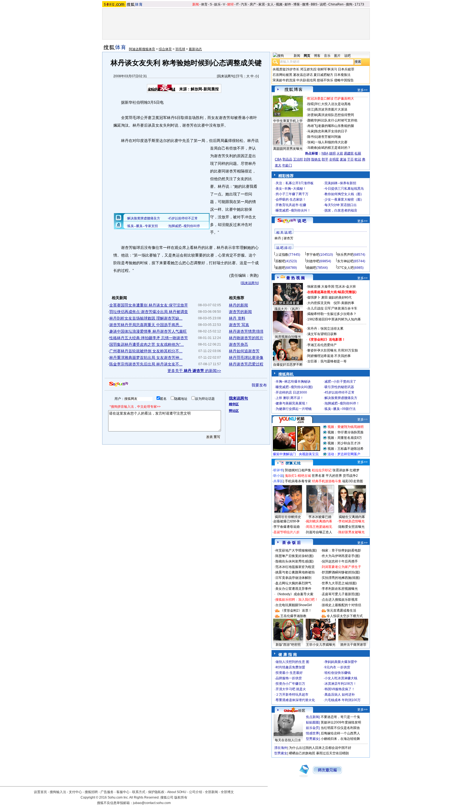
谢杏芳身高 (238, 344)
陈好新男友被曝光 (351, 532)
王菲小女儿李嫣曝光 (320, 645)
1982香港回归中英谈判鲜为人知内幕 (334, 319)
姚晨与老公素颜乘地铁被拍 (295, 572)
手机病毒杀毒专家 (298, 481)
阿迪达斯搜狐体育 (142, 49)
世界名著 (318, 476)
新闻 (195, 4)
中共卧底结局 (306, 80)
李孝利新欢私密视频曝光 (340, 589)
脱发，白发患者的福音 (340, 210)
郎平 (325, 159)
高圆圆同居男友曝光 (288, 149)
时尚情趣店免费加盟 (290, 667)
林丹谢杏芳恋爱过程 (246, 364)
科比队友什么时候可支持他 (337, 120)
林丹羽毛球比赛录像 (246, 357)
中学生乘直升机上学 (288, 121)
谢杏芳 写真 (239, 325)
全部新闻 (211, 792)
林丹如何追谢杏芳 (244, 351)
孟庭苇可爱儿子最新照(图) (341, 594)
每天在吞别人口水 (288, 740)
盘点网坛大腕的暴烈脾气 (293, 583)
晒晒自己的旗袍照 (302, 753)
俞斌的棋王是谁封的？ (334, 148)
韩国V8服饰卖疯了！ (339, 689)
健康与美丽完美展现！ (292, 403)
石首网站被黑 (282, 75)
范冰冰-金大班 (345, 286)
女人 (270, 4)
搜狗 (349, 4)
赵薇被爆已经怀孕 (286, 521)
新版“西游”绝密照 (288, 645)
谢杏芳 (288, 238)
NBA (324, 153)
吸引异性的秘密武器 (339, 387)
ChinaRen (336, 4)
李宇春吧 (312, 255)
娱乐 (217, 4)
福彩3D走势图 (352, 481)
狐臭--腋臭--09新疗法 (340, 409)
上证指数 (281, 255)
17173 (359, 4)
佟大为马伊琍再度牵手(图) (341, 556)
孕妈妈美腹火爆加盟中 (340, 662)
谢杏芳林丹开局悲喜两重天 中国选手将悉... (145, 325)
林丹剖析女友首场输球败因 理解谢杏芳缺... (145, 318)
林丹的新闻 (238, 305)
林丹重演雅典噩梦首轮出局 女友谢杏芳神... (145, 357)
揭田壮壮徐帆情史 (288, 517)
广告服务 (107, 792)
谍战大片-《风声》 (288, 309)
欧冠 (358, 159)
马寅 (310, 131)
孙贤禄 (312, 115)
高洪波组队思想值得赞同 (336, 115)
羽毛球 (180, 49)
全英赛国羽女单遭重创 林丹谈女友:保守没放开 (148, 305)
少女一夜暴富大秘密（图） (344, 199)
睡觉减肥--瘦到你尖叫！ (293, 210)
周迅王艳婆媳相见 (319, 527)
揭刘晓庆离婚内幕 (319, 521)
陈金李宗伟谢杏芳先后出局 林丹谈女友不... (145, 364)
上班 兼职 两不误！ (289, 398)
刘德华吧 (312, 261)
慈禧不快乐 (325, 80)
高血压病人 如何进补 (339, 694)
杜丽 (358, 153)
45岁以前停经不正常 (339, 392)
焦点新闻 (312, 717)
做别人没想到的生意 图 (292, 662)
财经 (230, 4)
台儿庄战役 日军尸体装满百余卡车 (332, 308)
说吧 (323, 4)
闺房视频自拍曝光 (288, 337)
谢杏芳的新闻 (240, 311)
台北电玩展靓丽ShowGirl (293, 605)
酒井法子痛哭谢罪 (353, 645)
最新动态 (195, 49)
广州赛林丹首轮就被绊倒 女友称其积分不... (145, 351)
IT (237, 4)
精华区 (234, 404)
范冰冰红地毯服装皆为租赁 (295, 567)
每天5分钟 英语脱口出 (340, 205)
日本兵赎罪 (346, 69)
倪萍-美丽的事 (344, 303)
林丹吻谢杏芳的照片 (246, 338)
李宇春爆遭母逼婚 (286, 527)
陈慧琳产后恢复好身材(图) (294, 556)
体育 (204, 4)
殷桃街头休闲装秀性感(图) (294, 561)
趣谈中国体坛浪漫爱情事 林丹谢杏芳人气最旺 (148, 331)
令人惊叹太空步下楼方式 (345, 616)
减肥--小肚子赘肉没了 (340, 381)
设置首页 (40, 792)
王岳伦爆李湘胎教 (293, 616)
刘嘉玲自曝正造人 (319, 532)
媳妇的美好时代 (340, 297)
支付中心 (75, 792)
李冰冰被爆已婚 (319, 517)
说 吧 (301, 221)
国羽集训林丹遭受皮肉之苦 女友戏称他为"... (146, 344)
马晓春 (312, 148)
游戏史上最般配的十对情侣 (341, 605)
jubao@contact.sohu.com (152, 803)
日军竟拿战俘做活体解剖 (293, 578)
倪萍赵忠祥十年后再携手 (340, 561)
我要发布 (259, 385)
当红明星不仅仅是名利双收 (340, 728)
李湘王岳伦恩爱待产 (322, 345)
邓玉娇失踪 (308, 69)
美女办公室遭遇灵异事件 (293, 589)
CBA (278, 159)
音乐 (327, 56)
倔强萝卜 (313, 297)
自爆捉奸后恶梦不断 (288, 365)
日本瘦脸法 (342, 75)
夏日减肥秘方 (323, 75)
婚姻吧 (311, 268)
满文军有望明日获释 (322, 334)
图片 (337, 56)
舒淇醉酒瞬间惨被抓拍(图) (341, 572)
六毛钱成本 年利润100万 (342, 700)
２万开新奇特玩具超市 (292, 694)
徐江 (310, 109)
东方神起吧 (345, 261)
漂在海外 (280, 748)
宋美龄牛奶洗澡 (284, 80)
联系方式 (138, 792)
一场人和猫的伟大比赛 (331, 142)
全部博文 (227, 792)
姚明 (332, 153)
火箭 (340, 153)
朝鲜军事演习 (327, 69)
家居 (261, 4)
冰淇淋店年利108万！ (340, 684)
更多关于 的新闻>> (194, 370)
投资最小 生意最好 (289, 673)
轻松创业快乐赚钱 (337, 673)
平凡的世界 (334, 476)
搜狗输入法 (58, 792)
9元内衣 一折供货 (337, 667)
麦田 (324, 297)
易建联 (349, 153)
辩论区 (234, 411)
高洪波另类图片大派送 (331, 109)
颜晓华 (312, 120)
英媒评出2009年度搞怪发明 (341, 722)
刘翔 (307, 159)
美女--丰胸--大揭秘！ (291, 188)
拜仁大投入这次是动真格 (333, 104)
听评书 (278, 470)
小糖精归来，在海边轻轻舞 (340, 739)
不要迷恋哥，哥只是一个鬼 (340, 717)
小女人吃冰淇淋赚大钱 (340, 678)
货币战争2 (350, 476)
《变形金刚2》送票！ (296, 610)
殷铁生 (316, 159)
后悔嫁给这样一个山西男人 (340, 733)
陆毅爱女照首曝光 (351, 527)
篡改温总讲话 (303, 75)
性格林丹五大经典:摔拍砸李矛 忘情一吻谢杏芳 (148, 338)
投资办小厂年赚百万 (290, 684)
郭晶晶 (287, 159)
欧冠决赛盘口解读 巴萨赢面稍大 (330, 98)
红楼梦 (354, 470)
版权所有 (180, 797)
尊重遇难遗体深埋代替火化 (295, 700)
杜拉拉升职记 (322, 470)
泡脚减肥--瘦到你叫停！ (341, 403)
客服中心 (122, 792)
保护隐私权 (156, 792)
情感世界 (312, 733)
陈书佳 (312, 137)
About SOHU (176, 792)
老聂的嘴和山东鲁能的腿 (336, 126)
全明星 (334, 159)
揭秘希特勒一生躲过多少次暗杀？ (331, 314)
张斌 (310, 142)
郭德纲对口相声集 (298, 470)
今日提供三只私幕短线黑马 (344, 188)
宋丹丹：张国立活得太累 (325, 328)
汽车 (244, 4)
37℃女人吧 (345, 268)
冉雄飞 (312, 126)
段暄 (310, 104)
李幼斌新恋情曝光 (351, 521)
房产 (253, 4)
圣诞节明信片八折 (286, 532)
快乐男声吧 (345, 255)
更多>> (362, 90)
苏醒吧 (280, 261)
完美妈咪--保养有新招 (340, 183)
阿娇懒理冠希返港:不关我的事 (329, 356)
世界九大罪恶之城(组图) (339, 583)
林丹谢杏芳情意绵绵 (246, 331)
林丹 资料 (237, 318)
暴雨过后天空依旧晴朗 (332, 753)
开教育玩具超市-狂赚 (291, 205)
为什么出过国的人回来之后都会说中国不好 (320, 748)
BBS (314, 4)
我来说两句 (226, 76)
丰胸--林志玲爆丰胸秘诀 (293, 381)
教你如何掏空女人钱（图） (344, 194)
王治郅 (298, 159)
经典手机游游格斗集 (326, 481)
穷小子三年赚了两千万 (292, 194)
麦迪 (343, 159)
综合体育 (165, 49)
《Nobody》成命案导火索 (294, 594)
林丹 (278, 238)
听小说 (278, 476)
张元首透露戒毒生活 (341, 610)
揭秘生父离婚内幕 (352, 517)
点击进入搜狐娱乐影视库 (340, 599)
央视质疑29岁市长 (286, 69)
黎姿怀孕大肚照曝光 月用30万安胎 (332, 350)
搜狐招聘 (91, 792)
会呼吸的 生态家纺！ (291, 199)
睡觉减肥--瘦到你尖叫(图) (294, 387)
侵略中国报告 (344, 80)
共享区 (278, 481)
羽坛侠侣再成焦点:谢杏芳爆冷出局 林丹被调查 (148, 311)
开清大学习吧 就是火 (291, 689)
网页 (307, 56)
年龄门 (287, 165)
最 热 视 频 (295, 278)
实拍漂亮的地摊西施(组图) (341, 578)
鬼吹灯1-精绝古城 (298, 476)
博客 (296, 4)
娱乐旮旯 (312, 728)
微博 (305, 4)
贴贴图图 (312, 722)
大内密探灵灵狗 (318, 303)
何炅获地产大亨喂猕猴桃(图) (296, 550)
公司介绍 (195, 792)
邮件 (288, 4)
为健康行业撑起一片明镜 (294, 409)
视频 (279, 4)
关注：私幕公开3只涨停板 (295, 183)
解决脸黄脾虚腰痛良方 (340, 398)
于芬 (350, 159)
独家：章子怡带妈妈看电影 (341, 550)
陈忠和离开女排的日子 (331, 131)
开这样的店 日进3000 (291, 392)
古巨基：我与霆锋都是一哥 (327, 361)
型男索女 (312, 739)
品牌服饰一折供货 (289, 678)
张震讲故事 (340, 470)
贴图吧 (280, 268)
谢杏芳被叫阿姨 (329, 137)
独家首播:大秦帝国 (320, 286)
